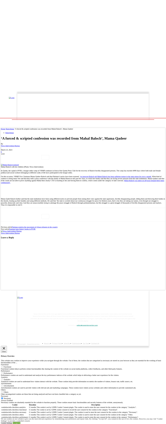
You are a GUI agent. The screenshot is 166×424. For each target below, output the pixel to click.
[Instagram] (25, 331)
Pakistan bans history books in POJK (22, 229)
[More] (45, 157)
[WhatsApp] (29, 157)
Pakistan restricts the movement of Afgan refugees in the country (35, 227)
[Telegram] (37, 157)
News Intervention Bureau (10, 146)
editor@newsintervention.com (87, 325)
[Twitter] (12, 157)
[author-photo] (11, 231)
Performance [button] (5, 371)
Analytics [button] (4, 377)
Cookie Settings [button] (6, 423)
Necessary (7, 398)
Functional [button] (4, 365)
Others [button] (3, 390)
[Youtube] (44, 331)
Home (3, 129)
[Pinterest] (21, 157)
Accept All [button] (16, 423)
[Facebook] (4, 157)
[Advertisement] (103, 104)
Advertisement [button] (6, 383)
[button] (148, 116)
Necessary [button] (4, 396)
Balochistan (10, 129)
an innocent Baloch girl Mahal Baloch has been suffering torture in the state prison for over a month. (116, 177)
